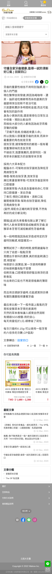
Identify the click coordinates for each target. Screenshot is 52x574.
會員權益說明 (7, 504)
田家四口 (22, 340)
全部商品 (6, 492)
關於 (4, 486)
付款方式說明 (7, 498)
